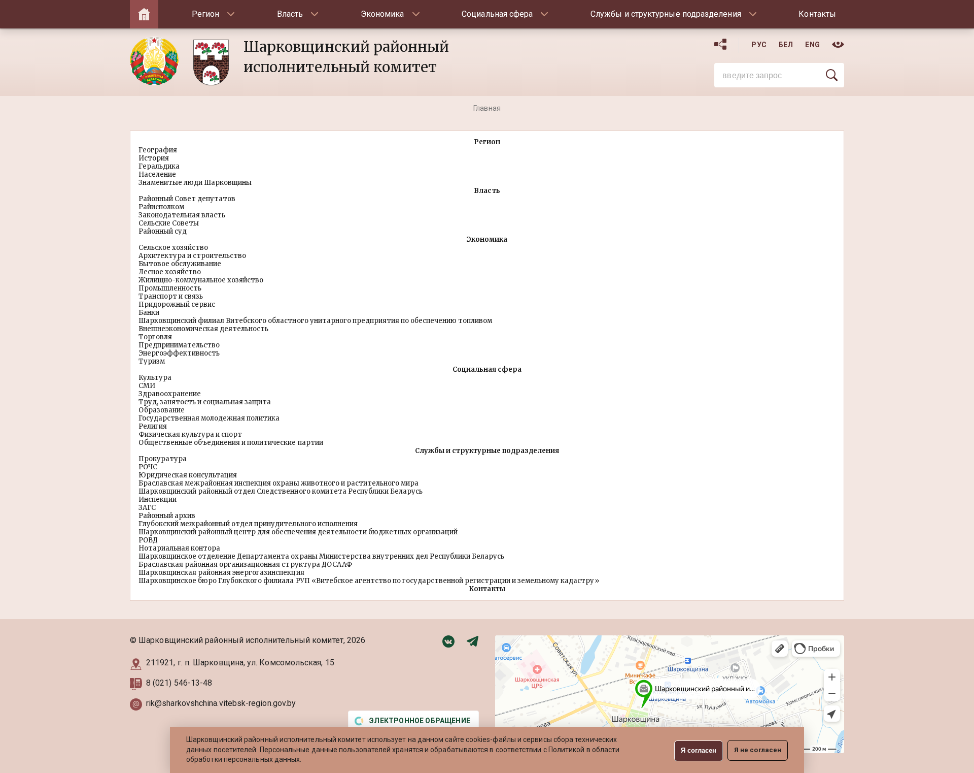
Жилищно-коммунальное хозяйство (200, 280)
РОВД (148, 540)
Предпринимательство (179, 345)
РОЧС (147, 467)
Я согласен (698, 750)
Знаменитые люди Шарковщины (195, 182)
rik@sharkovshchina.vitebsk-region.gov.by (221, 703)
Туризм (151, 361)
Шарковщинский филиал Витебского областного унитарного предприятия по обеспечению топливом (315, 320)
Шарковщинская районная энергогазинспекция (221, 572)
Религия (152, 426)
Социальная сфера (497, 14)
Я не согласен (757, 750)
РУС (759, 45)
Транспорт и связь (170, 296)
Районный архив (166, 515)
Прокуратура (162, 459)
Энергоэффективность (179, 353)
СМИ (146, 385)
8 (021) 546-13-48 (180, 683)
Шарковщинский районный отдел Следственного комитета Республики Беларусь (280, 491)
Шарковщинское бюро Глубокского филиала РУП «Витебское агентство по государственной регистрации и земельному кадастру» (368, 580)
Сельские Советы (168, 223)
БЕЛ (786, 45)
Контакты (817, 14)
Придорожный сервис (176, 304)
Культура (154, 377)
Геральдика (159, 166)
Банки (148, 312)
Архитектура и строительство (192, 255)
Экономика (382, 14)
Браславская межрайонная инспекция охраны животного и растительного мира (278, 483)
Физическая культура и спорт (190, 434)
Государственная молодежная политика (209, 418)
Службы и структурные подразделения (665, 14)
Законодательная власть (181, 215)
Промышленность (169, 288)
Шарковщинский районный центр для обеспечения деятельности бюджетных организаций (298, 532)
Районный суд (162, 231)
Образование (161, 410)
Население (157, 174)
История (153, 158)
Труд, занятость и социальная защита (204, 402)
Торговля (155, 337)
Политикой (566, 750)
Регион (205, 14)
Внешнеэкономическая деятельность (203, 329)
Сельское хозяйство (173, 247)
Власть (290, 14)
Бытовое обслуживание (179, 264)
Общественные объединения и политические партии (230, 442)
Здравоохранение (169, 394)
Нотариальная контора (179, 548)
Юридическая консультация (187, 475)
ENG (812, 45)
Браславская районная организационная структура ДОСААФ (245, 564)
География (157, 150)
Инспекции (157, 499)
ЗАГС (147, 507)
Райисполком (161, 207)
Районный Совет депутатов (186, 199)
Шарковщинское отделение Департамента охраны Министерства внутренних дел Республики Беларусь (321, 556)
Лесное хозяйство (169, 272)
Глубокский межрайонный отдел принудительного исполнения (248, 524)
